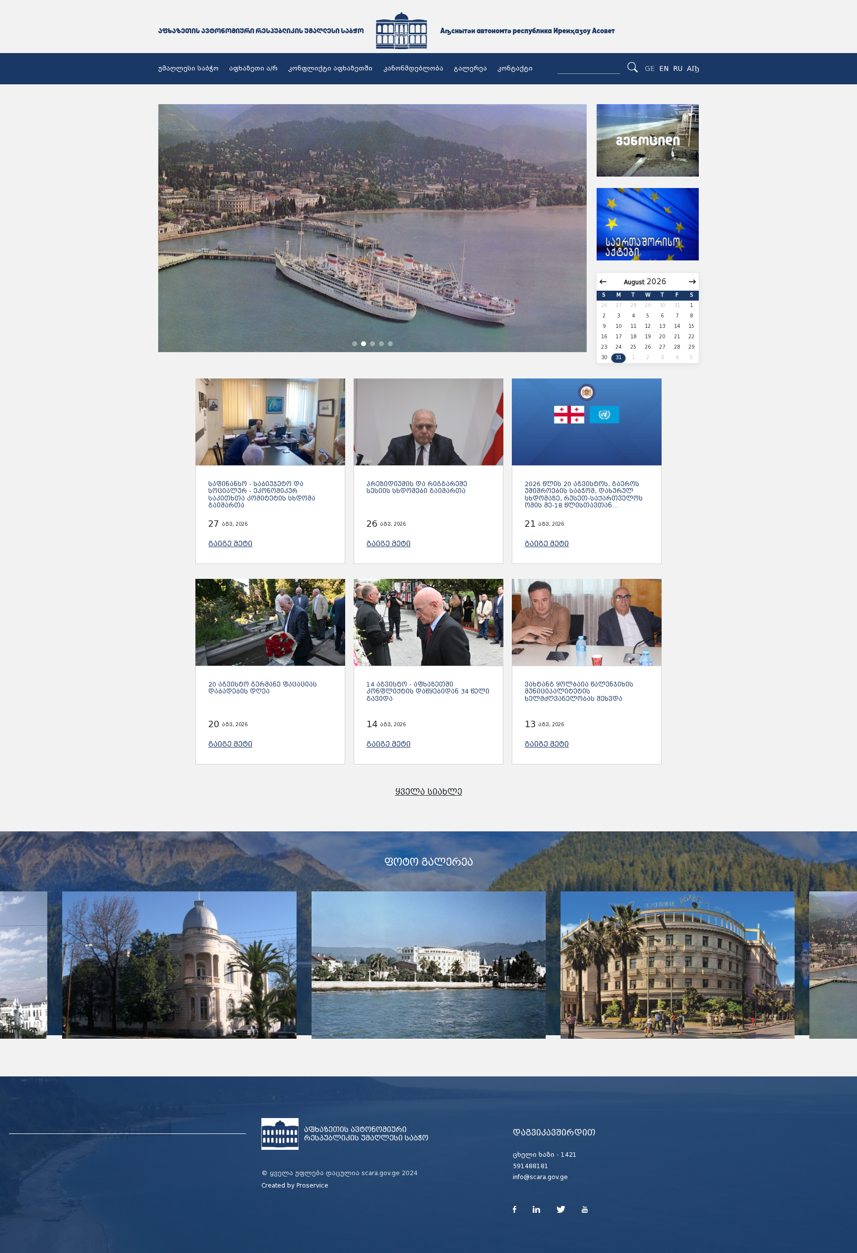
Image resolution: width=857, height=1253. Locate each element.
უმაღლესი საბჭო (188, 68)
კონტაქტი (515, 68)
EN (664, 68)
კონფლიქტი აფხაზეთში (330, 68)
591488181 (531, 1166)
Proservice (312, 1185)
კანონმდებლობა (413, 68)
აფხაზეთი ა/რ (253, 68)
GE (650, 68)
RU (677, 68)
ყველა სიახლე (428, 792)
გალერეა (470, 68)
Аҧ (693, 68)
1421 (569, 1154)
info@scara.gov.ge (540, 1177)
